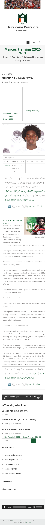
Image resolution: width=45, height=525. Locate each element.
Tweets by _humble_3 (31, 111)
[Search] (33, 440)
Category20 (16, 82)
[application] (23, 507)
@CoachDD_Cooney (15, 191)
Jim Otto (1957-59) (11, 469)
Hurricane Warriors (22, 27)
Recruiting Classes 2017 (13, 455)
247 (4, 113)
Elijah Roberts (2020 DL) (12, 397)
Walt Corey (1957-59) (12, 464)
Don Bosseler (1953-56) (13, 473)
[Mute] (34, 507)
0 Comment (17, 424)
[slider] (39, 507)
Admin (6, 82)
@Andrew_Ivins (13, 195)
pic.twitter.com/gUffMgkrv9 (19, 377)
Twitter (10, 116)
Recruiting (24, 82)
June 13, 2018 (34, 206)
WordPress (28, 522)
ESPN (9, 113)
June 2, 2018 (33, 384)
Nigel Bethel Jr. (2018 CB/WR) (19, 419)
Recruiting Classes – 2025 (14, 460)
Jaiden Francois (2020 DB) (33, 397)
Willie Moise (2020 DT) (14, 411)
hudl (4, 116)
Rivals (15, 113)
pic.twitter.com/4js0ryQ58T (19, 199)
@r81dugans (34, 191)
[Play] (5, 507)
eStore (38, 521)
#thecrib (34, 373)
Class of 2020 (8, 119)
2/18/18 (7, 165)
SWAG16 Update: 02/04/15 (16, 429)
